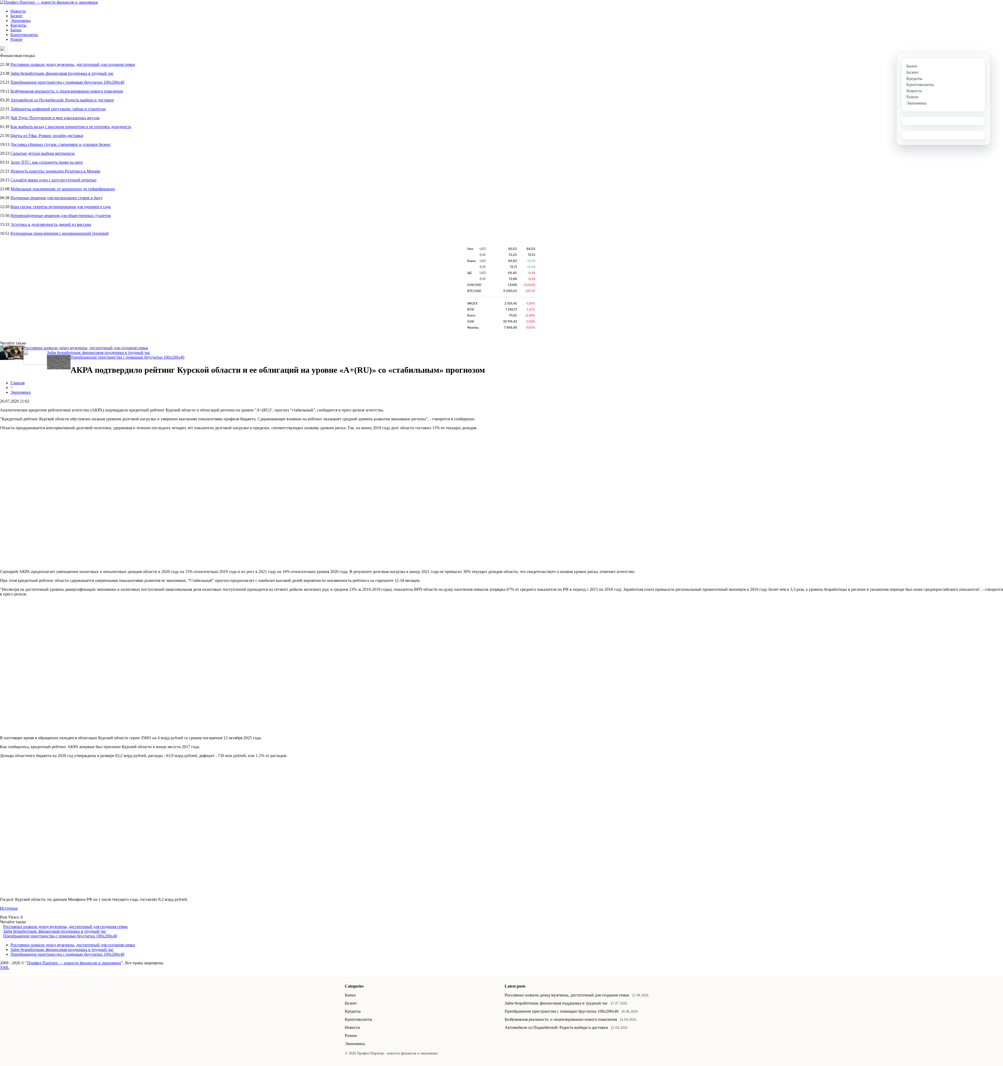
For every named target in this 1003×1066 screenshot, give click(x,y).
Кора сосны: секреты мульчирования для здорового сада (60, 206)
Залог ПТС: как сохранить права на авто (46, 162)
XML (4, 967)
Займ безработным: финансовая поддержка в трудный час (62, 73)
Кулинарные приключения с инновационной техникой (59, 233)
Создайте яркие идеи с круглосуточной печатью (53, 180)
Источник (9, 908)
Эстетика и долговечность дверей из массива (50, 224)
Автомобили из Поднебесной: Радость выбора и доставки (62, 100)
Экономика (20, 20)
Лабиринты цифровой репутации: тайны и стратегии (58, 109)
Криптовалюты (24, 34)
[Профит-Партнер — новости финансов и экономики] (49, 2)
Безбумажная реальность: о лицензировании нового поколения (66, 91)
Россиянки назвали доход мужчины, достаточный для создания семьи (72, 64)
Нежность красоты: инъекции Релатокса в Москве (55, 171)
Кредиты (18, 25)
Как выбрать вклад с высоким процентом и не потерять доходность (70, 126)
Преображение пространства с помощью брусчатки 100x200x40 (67, 82)
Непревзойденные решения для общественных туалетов (60, 215)
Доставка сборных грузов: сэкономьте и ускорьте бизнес (60, 144)
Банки (15, 30)
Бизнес (16, 16)
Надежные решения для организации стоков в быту (56, 198)
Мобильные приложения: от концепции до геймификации (62, 189)
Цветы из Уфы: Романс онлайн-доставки (46, 135)
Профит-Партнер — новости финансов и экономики (74, 963)
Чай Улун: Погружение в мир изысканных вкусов (55, 118)
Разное (16, 39)
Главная (17, 383)
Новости (18, 11)
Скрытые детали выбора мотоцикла (42, 153)
